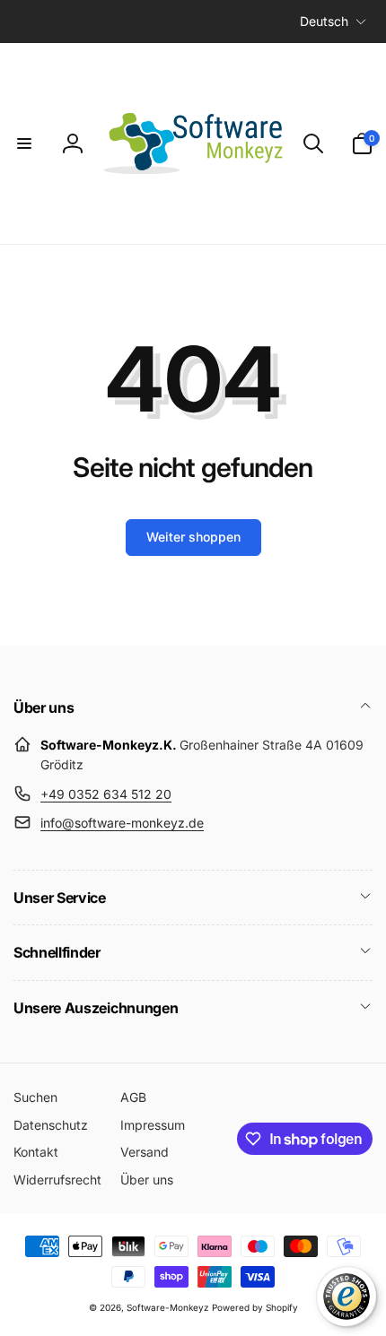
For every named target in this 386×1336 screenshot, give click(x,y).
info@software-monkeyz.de (122, 822)
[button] (24, 143)
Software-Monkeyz (168, 1307)
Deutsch (324, 21)
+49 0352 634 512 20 (105, 794)
